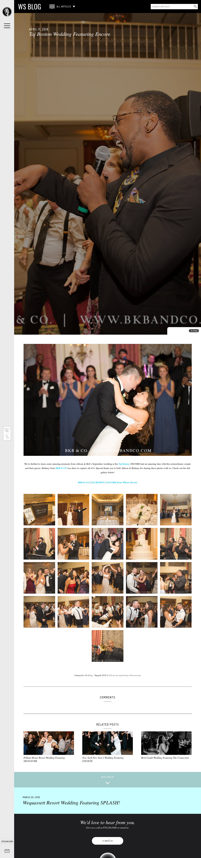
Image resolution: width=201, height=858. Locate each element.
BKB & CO (61, 468)
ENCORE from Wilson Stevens (122, 482)
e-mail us (108, 840)
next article (107, 777)
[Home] (7, 11)
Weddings (89, 675)
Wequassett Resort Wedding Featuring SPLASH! (71, 801)
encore (115, 675)
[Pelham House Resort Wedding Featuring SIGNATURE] (49, 743)
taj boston (123, 675)
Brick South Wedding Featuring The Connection (165, 757)
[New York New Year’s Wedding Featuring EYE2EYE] (107, 743)
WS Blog (29, 6)
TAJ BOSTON (98, 482)
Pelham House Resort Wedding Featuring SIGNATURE (44, 759)
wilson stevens (135, 675)
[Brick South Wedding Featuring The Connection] (166, 743)
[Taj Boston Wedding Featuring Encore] (107, 174)
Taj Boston (124, 464)
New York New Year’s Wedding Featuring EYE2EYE (103, 759)
